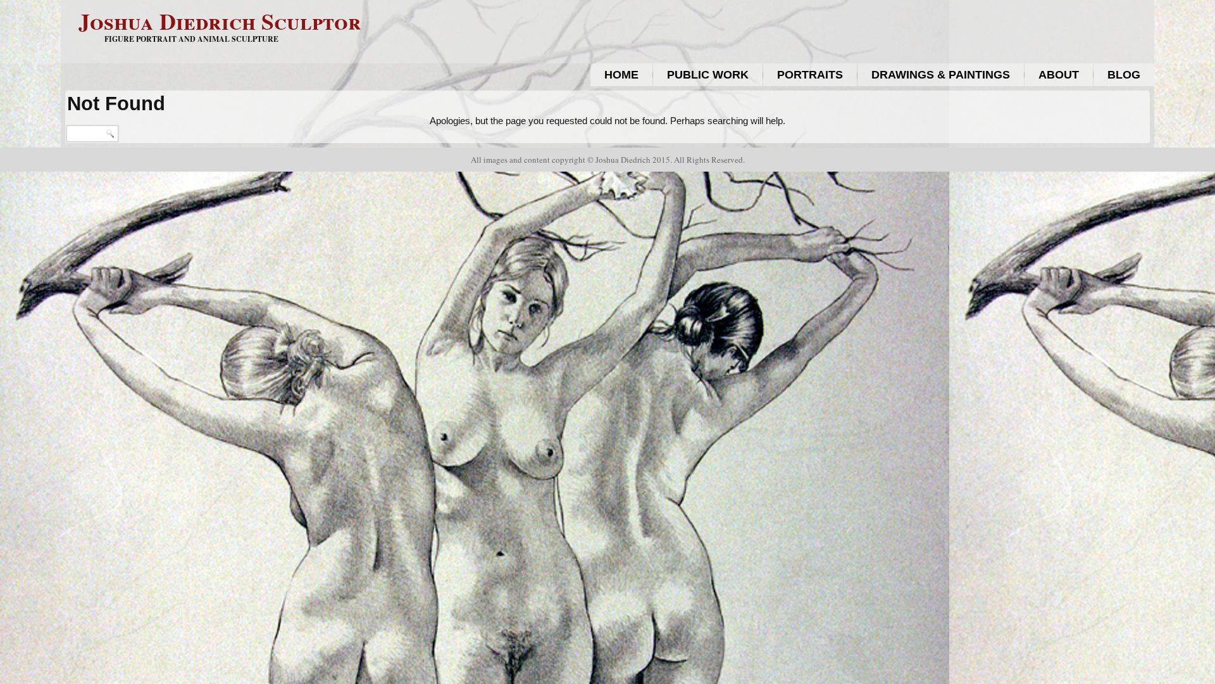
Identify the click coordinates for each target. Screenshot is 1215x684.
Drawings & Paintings (940, 74)
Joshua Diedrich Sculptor (219, 20)
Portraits (810, 74)
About (1058, 74)
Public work (708, 74)
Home (621, 74)
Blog (1123, 74)
